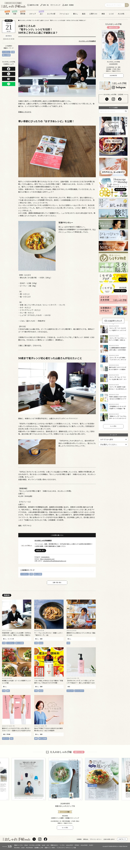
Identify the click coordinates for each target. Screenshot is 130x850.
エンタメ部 (51, 14)
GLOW (91, 845)
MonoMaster (29, 847)
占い (41, 14)
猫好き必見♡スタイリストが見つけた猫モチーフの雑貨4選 (117, 369)
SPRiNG (77, 845)
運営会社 (85, 839)
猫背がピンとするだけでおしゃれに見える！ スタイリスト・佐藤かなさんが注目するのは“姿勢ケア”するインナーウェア (16, 730)
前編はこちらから (24, 112)
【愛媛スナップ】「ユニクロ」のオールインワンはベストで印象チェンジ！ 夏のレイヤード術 (117, 419)
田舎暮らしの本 (39, 847)
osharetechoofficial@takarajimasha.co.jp (54, 561)
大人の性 (121, 14)
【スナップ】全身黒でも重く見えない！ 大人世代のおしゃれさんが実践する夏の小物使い (117, 390)
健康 (7, 14)
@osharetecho (45, 557)
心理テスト (93, 14)
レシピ (111, 14)
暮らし (75, 14)
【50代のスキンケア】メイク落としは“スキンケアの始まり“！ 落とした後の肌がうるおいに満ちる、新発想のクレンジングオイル (81, 683)
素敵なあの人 (54, 845)
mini (48, 845)
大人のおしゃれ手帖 (34, 845)
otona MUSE (84, 845)
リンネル (62, 845)
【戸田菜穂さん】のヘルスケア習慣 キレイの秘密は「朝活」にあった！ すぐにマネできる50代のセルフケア (117, 409)
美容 (103, 14)
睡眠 (36, 738)
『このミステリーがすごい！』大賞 (66, 847)
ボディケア (6, 738)
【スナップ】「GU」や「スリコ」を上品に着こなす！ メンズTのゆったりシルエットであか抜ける (117, 380)
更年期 (22, 14)
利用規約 (79, 839)
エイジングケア (79, 691)
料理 (13, 52)
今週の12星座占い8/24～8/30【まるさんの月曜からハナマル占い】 (117, 399)
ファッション (64, 14)
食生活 (41, 643)
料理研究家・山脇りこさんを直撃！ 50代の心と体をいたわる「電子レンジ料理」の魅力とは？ (16, 635)
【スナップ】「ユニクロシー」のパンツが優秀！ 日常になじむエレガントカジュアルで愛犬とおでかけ (117, 341)
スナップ (32, 14)
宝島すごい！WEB (50, 847)
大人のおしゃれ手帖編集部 (87, 41)
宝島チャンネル (18, 845)
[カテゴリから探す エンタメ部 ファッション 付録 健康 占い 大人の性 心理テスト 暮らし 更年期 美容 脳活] (113, 439)
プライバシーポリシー (96, 839)
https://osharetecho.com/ (47, 559)
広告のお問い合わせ (109, 839)
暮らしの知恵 (6, 55)
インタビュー (6, 52)
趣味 (8, 691)
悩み (11, 738)
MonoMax (17, 847)
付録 (14, 14)
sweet (43, 845)
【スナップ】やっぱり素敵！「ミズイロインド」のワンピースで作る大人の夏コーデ (117, 360)
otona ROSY (69, 845)
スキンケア (70, 691)
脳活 (83, 14)
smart (22, 847)
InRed (26, 845)
